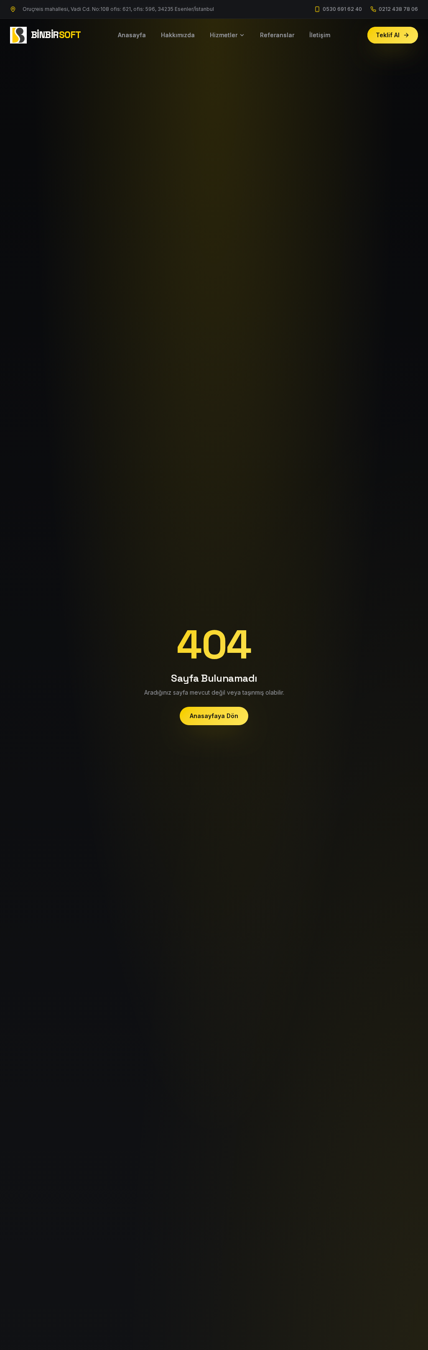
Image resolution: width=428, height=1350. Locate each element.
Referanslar (277, 34)
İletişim (319, 34)
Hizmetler (223, 34)
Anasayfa (132, 34)
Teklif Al (388, 34)
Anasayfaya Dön (214, 715)
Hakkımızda (178, 34)
